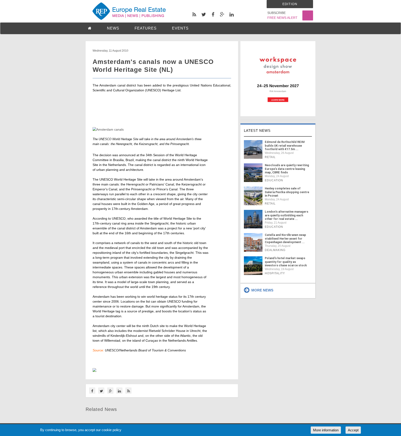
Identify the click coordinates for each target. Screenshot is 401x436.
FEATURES (146, 28)
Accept (353, 430)
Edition (289, 4)
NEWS (113, 28)
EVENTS (180, 28)
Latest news (257, 130)
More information (326, 430)
